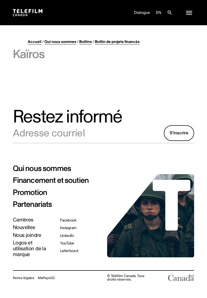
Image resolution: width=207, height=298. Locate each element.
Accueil (34, 41)
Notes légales (23, 278)
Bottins (85, 41)
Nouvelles (24, 228)
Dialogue (142, 12)
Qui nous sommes (60, 41)
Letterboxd (69, 251)
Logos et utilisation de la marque (29, 249)
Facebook (68, 220)
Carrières (23, 220)
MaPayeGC (46, 278)
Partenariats (32, 204)
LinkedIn (67, 236)
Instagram (68, 228)
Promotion (30, 192)
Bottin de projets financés (117, 41)
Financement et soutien (51, 180)
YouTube (67, 243)
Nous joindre (27, 235)
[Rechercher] (169, 12)
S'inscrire (179, 133)
